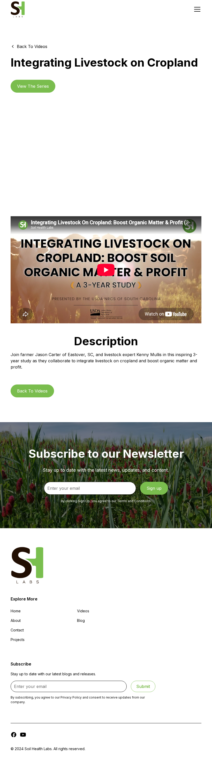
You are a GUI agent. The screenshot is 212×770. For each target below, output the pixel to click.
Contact (17, 630)
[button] (196, 9)
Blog (81, 620)
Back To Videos (32, 391)
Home (16, 611)
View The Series (33, 86)
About (16, 620)
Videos (83, 611)
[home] (18, 9)
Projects (18, 639)
